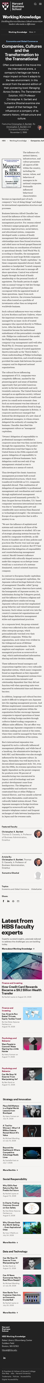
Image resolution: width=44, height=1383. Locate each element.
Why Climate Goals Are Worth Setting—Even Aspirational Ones (12, 1226)
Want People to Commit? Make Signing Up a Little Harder (10, 1047)
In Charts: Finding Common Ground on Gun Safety (11, 1205)
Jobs (12, 1373)
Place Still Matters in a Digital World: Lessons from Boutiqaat (11, 1109)
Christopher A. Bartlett (21, 124)
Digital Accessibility (10, 1379)
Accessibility (26, 1376)
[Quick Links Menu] (40, 3)
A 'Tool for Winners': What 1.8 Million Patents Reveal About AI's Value (11, 1130)
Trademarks (6, 1376)
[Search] (35, 3)
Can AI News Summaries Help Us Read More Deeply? (12, 1277)
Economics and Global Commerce (22, 41)
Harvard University (23, 1373)
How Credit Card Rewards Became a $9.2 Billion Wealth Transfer (21, 990)
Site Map (5, 1373)
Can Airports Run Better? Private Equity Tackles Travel (11, 1016)
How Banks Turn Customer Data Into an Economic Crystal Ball (12, 1296)
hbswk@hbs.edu (9, 1350)
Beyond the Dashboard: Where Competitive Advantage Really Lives (11, 1152)
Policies (16, 1376)
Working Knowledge (22, 16)
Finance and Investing (12, 983)
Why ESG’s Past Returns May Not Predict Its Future (10, 1187)
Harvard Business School (6, 1329)
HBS (4, 141)
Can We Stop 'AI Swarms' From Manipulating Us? (10, 1076)
